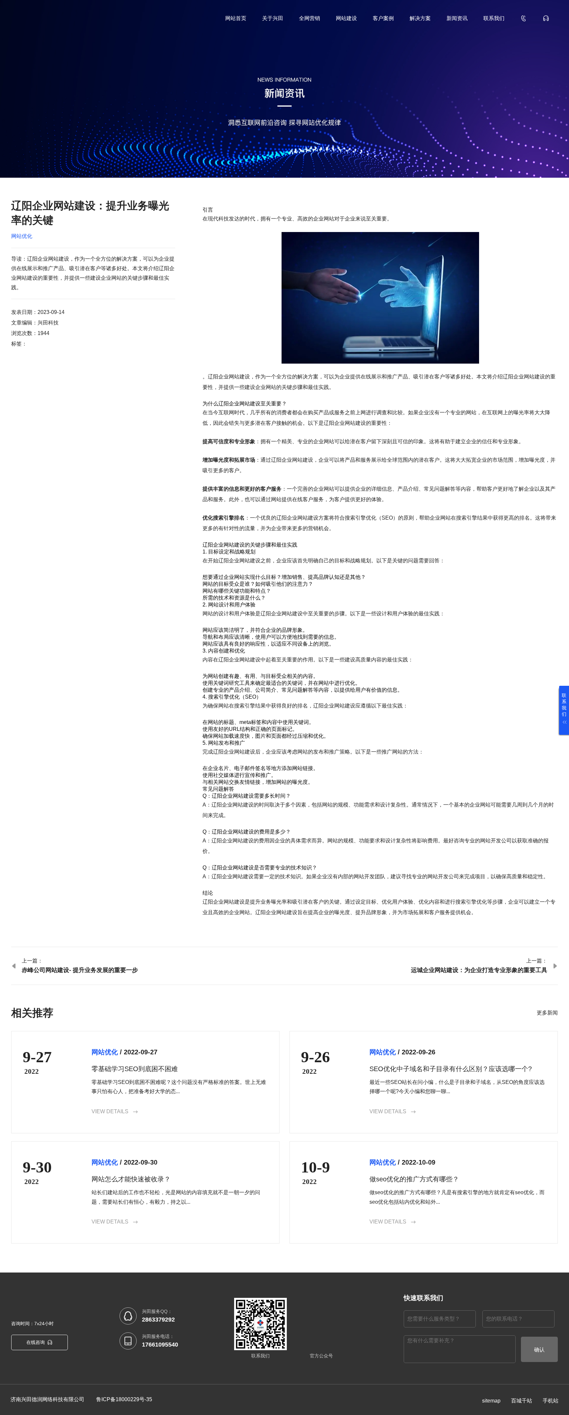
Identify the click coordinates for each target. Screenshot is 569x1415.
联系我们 (493, 18)
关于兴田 (272, 18)
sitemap (491, 1400)
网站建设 (346, 18)
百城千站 (521, 1400)
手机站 (550, 1400)
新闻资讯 (457, 18)
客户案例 (383, 18)
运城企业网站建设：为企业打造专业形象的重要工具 (479, 970)
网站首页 (235, 18)
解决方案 (420, 18)
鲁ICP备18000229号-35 (124, 1399)
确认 (539, 1349)
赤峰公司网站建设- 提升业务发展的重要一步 (80, 970)
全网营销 (309, 18)
